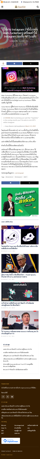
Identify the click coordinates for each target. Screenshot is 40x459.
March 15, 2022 (30, 126)
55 (13, 279)
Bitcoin (3, 425)
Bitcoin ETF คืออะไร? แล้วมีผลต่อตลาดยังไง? (15, 369)
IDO (2, 430)
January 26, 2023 (6, 307)
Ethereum (27, 2)
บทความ (17, 433)
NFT (4, 242)
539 (14, 307)
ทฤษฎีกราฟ (17, 430)
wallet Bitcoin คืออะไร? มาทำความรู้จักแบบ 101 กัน (17, 349)
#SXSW (7, 118)
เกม (28, 428)
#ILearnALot (9, 177)
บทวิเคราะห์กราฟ (32, 425)
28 (13, 336)
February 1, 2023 (6, 279)
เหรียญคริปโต (31, 430)
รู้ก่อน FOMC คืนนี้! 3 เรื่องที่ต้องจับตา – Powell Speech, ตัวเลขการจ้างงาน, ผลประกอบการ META (18, 276)
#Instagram (18, 177)
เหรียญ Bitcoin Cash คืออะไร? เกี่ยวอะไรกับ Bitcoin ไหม (18, 355)
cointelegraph (19, 173)
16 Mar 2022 (24, 41)
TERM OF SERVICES (17, 451)
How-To (3, 428)
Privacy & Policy (6, 451)
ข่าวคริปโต (5, 271)
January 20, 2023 (6, 336)
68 (14, 251)
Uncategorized (19, 425)
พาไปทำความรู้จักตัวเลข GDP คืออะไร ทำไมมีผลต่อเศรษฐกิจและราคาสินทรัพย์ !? (17, 304)
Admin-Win (14, 41)
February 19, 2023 (7, 251)
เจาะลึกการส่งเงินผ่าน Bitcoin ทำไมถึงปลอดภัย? (16, 352)
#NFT (25, 177)
